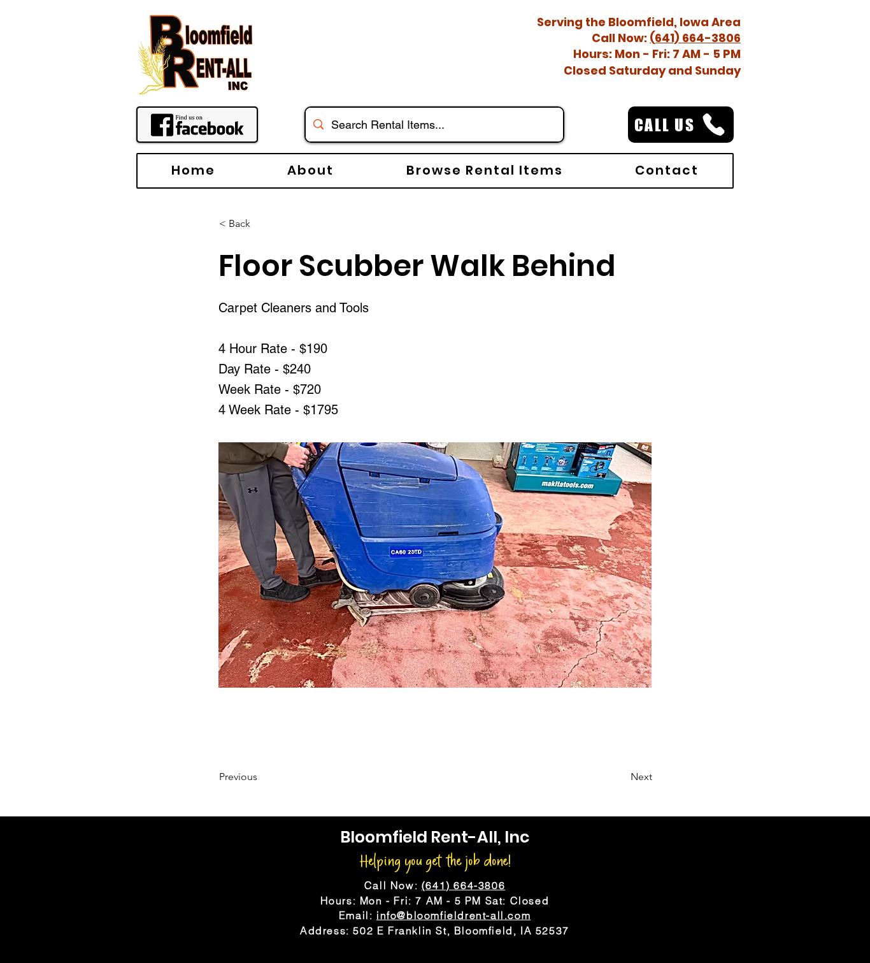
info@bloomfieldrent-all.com (453, 915)
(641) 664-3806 (695, 38)
